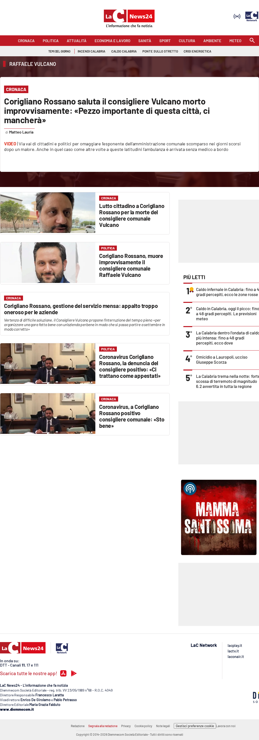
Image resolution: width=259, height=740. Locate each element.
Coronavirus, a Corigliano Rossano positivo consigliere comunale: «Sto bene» (131, 416)
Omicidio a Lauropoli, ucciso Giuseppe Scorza (221, 359)
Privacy (126, 726)
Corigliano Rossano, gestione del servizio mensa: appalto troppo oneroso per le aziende (81, 308)
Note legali (163, 726)
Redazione (77, 726)
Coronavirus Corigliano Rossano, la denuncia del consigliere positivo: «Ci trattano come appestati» (130, 366)
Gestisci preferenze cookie (195, 726)
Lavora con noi (225, 726)
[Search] (252, 41)
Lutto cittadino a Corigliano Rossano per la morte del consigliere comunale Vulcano (131, 215)
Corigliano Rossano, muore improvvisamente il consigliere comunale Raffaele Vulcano (131, 265)
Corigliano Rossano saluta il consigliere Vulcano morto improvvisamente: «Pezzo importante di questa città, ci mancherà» (107, 110)
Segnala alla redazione (102, 726)
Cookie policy (143, 726)
